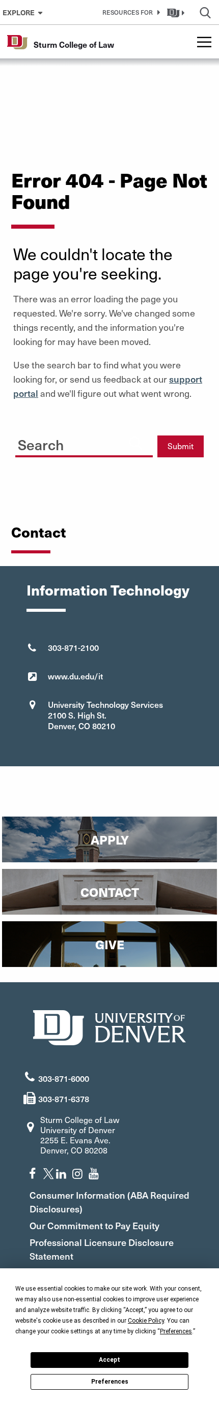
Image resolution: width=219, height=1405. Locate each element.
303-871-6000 (63, 1078)
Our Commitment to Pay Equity (94, 1225)
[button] (129, 12)
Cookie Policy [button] (146, 1320)
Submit (181, 446)
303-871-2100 (73, 647)
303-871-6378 (63, 1098)
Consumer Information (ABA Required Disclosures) (109, 1202)
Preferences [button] (176, 1331)
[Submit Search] (135, 442)
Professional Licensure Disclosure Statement (102, 1249)
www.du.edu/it (75, 675)
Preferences (109, 1381)
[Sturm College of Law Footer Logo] (109, 1026)
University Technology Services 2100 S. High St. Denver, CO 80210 (105, 715)
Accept (109, 1359)
